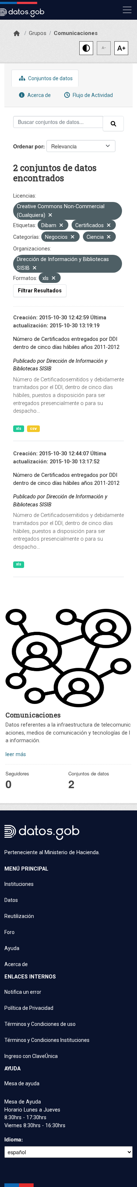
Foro (9, 932)
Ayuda (11, 948)
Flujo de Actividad (92, 95)
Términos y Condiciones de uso (40, 1024)
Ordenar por (28, 146)
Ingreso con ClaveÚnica (31, 1056)
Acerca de (38, 95)
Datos (11, 900)
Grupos (37, 33)
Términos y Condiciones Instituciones (47, 1040)
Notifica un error (22, 992)
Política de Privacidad (28, 1008)
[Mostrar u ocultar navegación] (127, 10)
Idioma (12, 1139)
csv (33, 428)
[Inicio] (17, 33)
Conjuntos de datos (50, 78)
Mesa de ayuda (21, 1083)
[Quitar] (50, 215)
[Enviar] (113, 123)
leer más (15, 754)
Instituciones (19, 884)
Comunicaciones (76, 33)
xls (18, 428)
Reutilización (19, 916)
